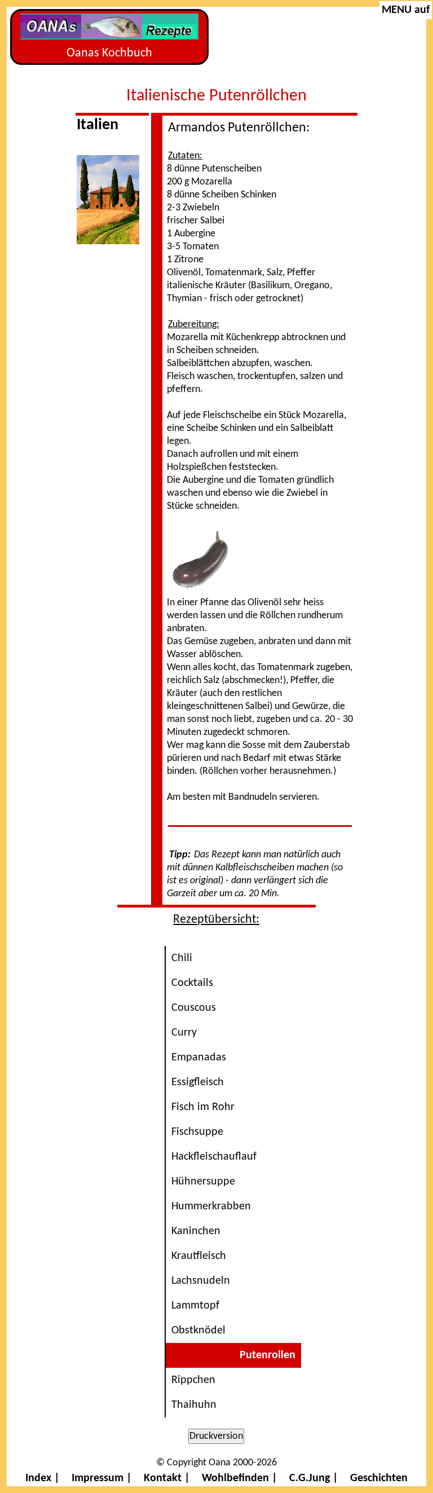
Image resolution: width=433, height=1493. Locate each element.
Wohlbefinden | (239, 1478)
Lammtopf (195, 1305)
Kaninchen (195, 1231)
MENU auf (406, 10)
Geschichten (379, 1478)
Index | (42, 1478)
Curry (184, 1032)
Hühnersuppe (203, 1181)
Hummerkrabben (211, 1206)
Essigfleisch (197, 1082)
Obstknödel (198, 1330)
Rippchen (193, 1380)
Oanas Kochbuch (109, 53)
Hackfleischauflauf (214, 1156)
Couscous (193, 1008)
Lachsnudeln (200, 1281)
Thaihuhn (193, 1405)
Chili (181, 958)
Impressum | (102, 1478)
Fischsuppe (197, 1132)
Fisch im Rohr (203, 1107)
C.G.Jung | (313, 1478)
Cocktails (192, 983)
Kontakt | (167, 1478)
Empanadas (198, 1057)
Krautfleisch (198, 1256)
